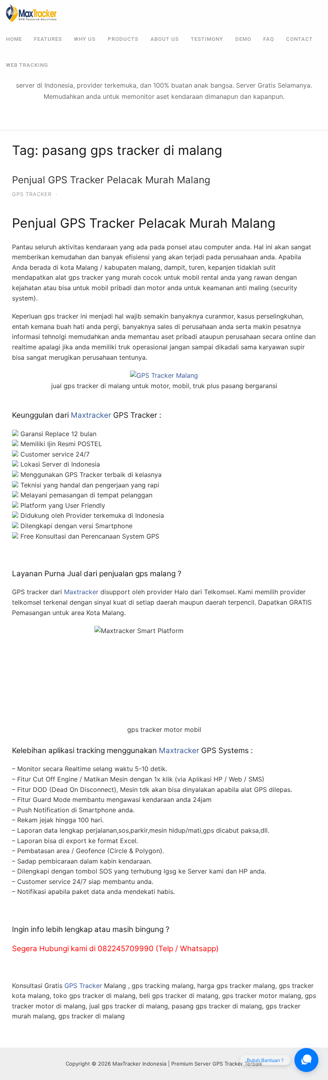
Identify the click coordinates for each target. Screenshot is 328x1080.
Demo (243, 39)
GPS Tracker (32, 194)
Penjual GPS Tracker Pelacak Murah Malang (111, 180)
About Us (164, 39)
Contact (299, 39)
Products (123, 39)
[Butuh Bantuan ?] (306, 1060)
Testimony (207, 39)
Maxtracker (91, 415)
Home (14, 39)
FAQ (268, 39)
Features (48, 39)
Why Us (85, 39)
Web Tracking (27, 65)
